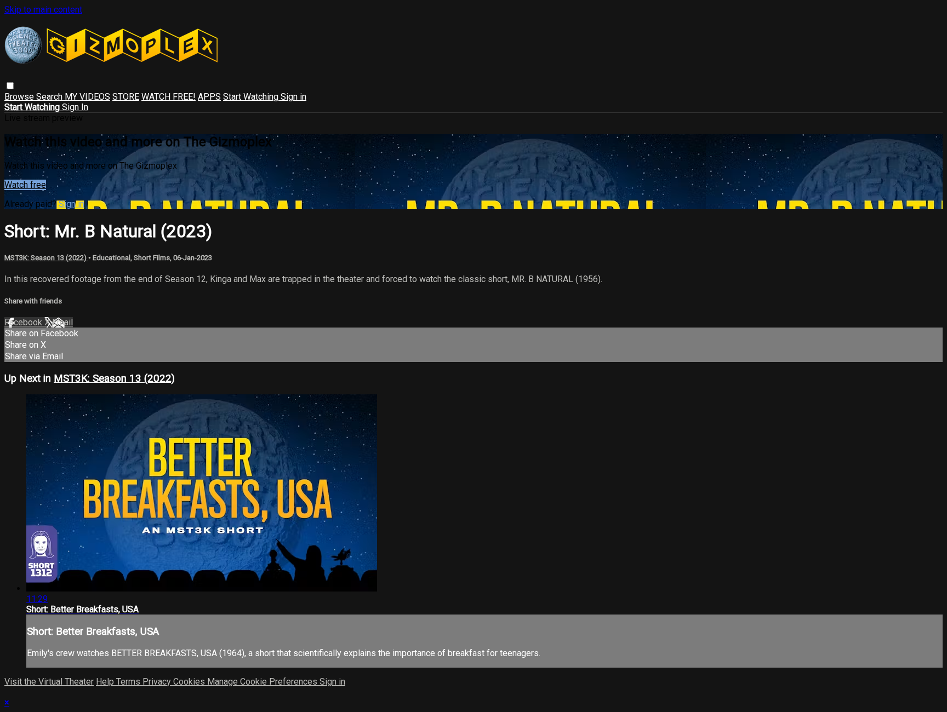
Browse (20, 96)
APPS (209, 96)
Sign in (293, 96)
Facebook (24, 322)
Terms (129, 681)
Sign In (75, 107)
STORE (125, 96)
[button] (10, 85)
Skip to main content (43, 9)
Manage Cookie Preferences (263, 681)
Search (50, 96)
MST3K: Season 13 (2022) (46, 258)
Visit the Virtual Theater (49, 681)
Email (62, 322)
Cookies (190, 681)
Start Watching (252, 96)
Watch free (25, 185)
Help (106, 681)
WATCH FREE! (168, 96)
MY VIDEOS (87, 96)
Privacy (157, 681)
